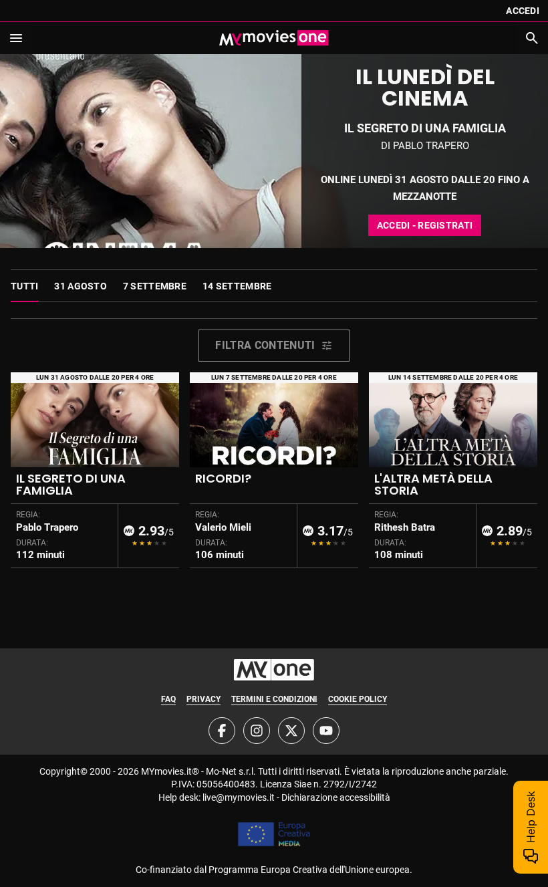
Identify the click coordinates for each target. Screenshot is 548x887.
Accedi (522, 10)
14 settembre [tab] (236, 286)
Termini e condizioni (274, 699)
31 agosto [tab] (80, 286)
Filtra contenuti (265, 345)
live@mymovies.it (238, 797)
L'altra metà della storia (433, 484)
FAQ (168, 699)
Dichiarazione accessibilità (335, 797)
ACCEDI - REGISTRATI (424, 225)
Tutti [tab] (24, 286)
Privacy (203, 699)
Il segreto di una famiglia (71, 484)
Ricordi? (223, 478)
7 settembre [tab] (154, 286)
